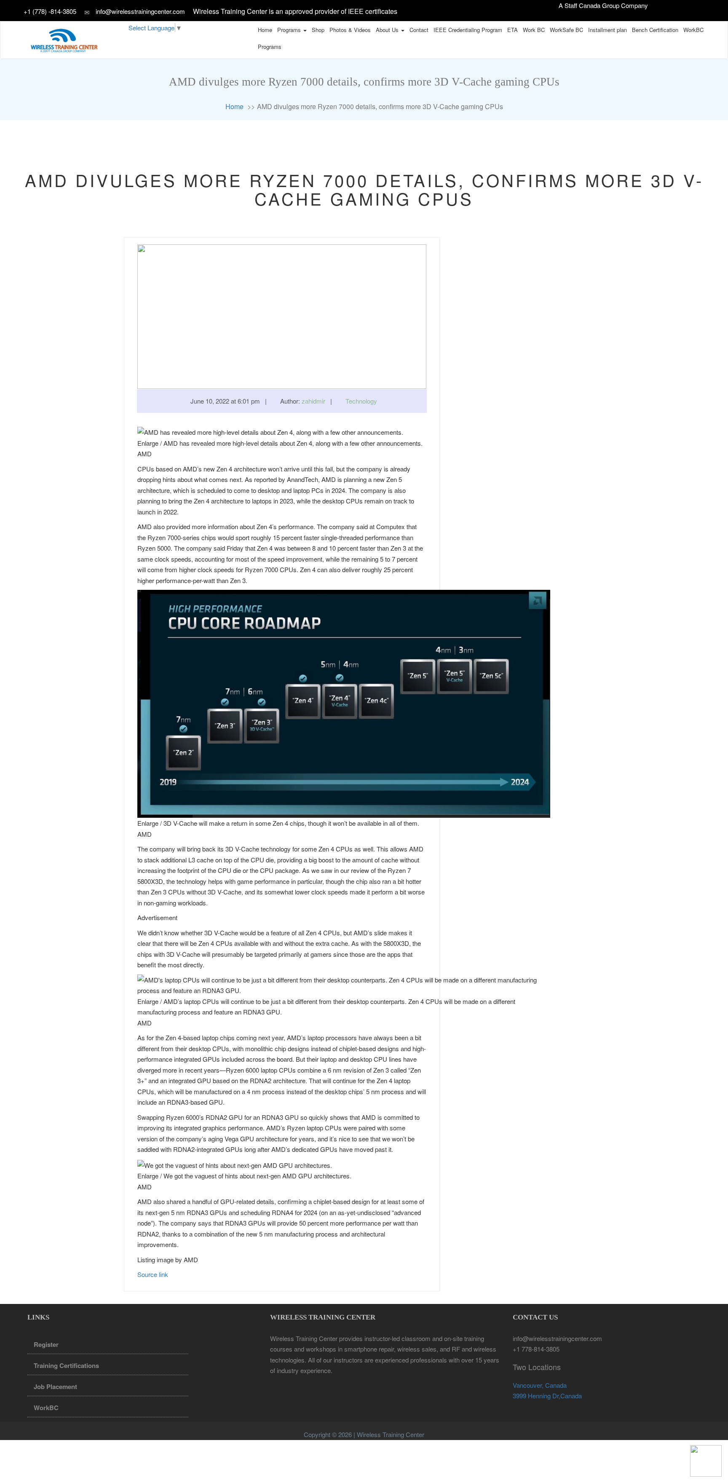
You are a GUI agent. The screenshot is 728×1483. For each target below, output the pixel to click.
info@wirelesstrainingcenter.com (140, 11)
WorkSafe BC (566, 30)
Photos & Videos (350, 30)
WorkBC (693, 30)
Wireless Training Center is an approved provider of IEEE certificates (295, 11)
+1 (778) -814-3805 (51, 11)
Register (46, 1344)
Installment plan (607, 30)
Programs (289, 30)
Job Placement (55, 1386)
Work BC (534, 30)
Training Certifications (66, 1365)
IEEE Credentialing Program (468, 30)
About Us (388, 30)
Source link (152, 1274)
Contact (419, 30)
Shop (318, 30)
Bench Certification (655, 30)
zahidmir (313, 400)
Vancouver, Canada (540, 1385)
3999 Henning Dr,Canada (547, 1395)
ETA (512, 30)
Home (265, 30)
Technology (361, 400)
